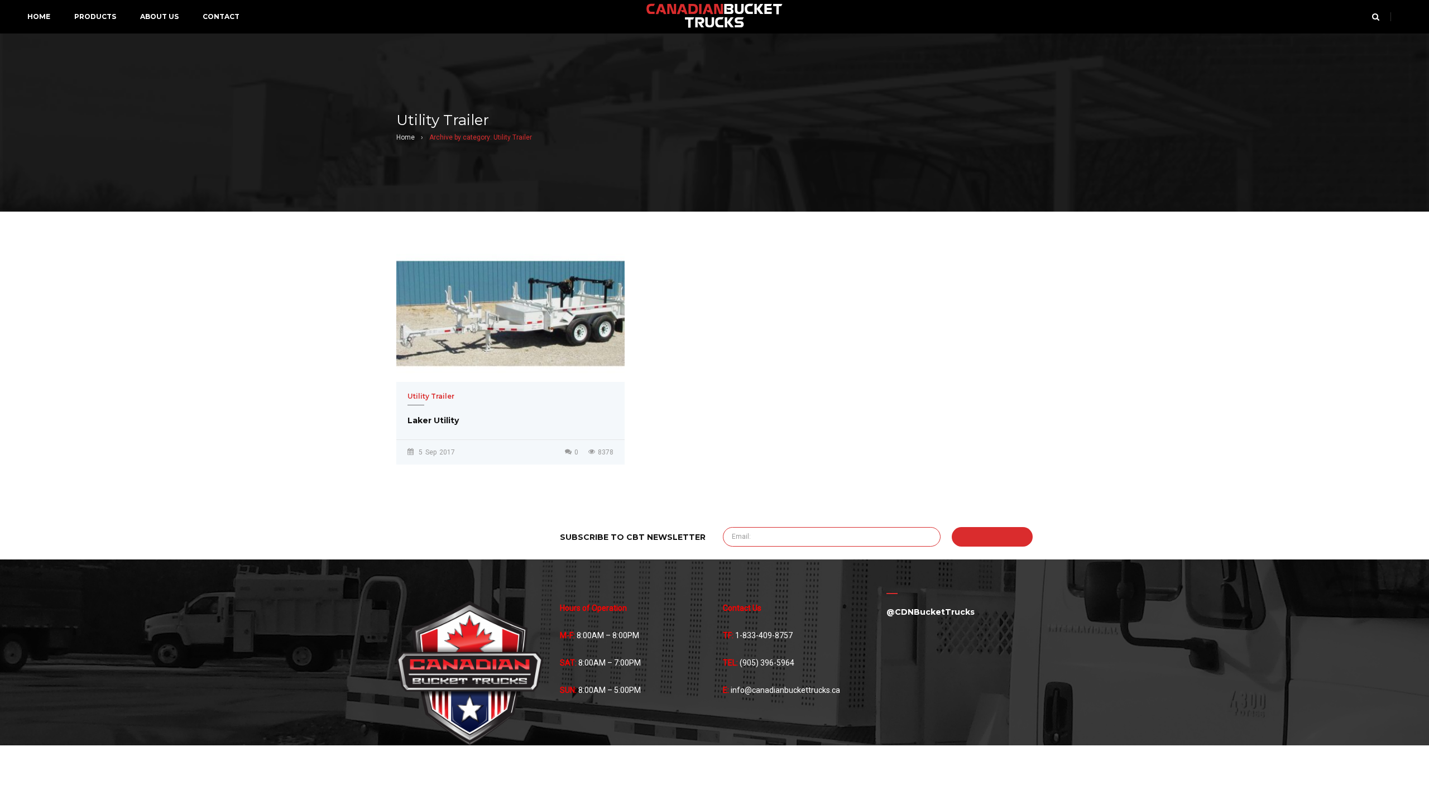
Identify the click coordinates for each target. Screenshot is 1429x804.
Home (405, 137)
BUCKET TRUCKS (714, 17)
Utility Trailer (430, 396)
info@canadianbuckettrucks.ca (785, 690)
